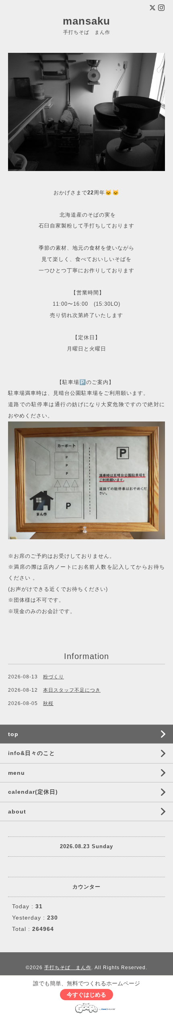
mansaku (86, 21)
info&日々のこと (31, 753)
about (17, 811)
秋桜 (48, 703)
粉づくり (53, 677)
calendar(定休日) (33, 792)
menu (16, 773)
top (13, 734)
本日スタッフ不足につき (72, 690)
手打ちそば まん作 (67, 967)
